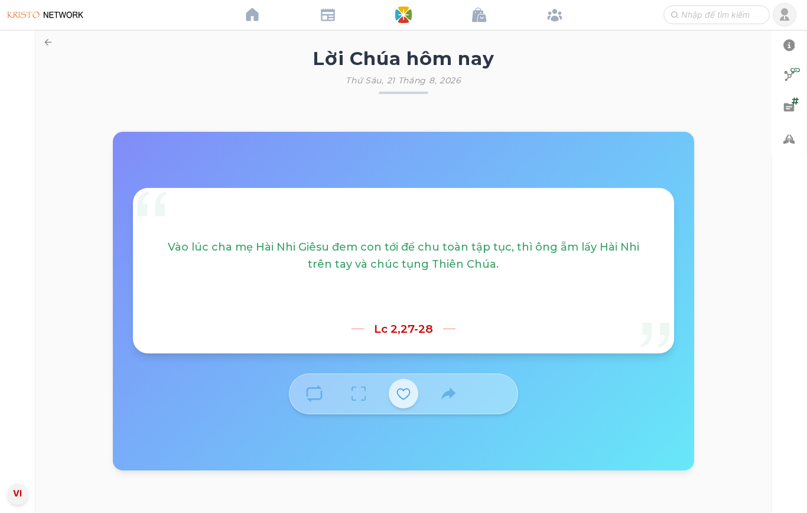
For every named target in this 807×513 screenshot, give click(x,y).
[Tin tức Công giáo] (328, 15)
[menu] (17, 256)
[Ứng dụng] (403, 15)
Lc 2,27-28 (403, 329)
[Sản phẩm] (479, 15)
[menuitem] (17, 254)
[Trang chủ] (252, 15)
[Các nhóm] (555, 15)
